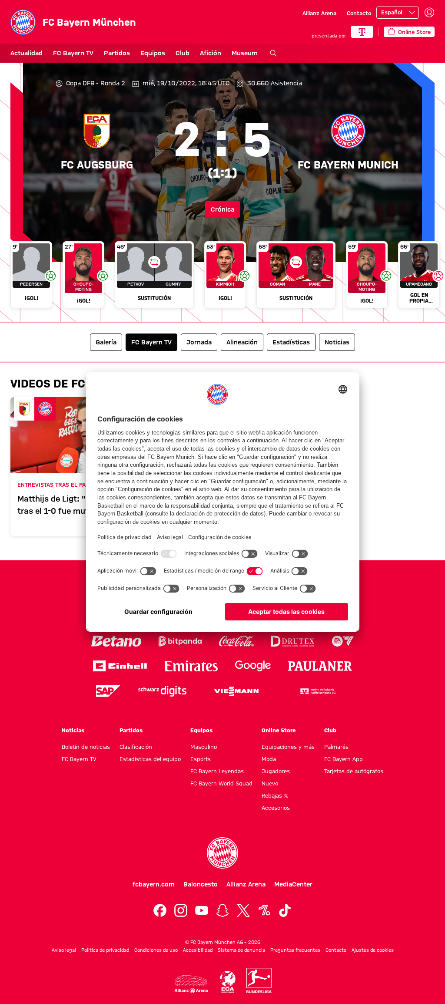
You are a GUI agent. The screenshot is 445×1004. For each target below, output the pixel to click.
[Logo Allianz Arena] (191, 984)
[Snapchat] (222, 910)
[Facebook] (160, 910)
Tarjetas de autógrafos (353, 771)
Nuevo (270, 783)
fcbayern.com (154, 884)
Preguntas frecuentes (295, 950)
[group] (222, 278)
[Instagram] (181, 910)
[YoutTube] (202, 910)
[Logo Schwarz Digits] (162, 691)
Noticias (73, 730)
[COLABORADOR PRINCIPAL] (362, 32)
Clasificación (136, 747)
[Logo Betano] (116, 641)
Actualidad (26, 53)
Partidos (117, 53)
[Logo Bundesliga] (259, 980)
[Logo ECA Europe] (227, 982)
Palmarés (336, 747)
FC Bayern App (343, 759)
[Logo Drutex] (292, 641)
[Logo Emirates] (191, 665)
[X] (243, 910)
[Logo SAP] (108, 691)
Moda (269, 759)
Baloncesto (200, 884)
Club (182, 53)
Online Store (279, 730)
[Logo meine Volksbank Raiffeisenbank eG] (317, 691)
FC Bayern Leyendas (217, 771)
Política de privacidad (105, 950)
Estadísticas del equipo (150, 759)
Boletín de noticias (86, 747)
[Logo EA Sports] (343, 641)
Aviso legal (64, 950)
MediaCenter (293, 884)
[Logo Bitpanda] (180, 641)
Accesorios (276, 808)
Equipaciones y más (288, 747)
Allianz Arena (319, 13)
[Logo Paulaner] (320, 666)
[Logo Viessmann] (236, 691)
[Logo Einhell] (120, 665)
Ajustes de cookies (373, 950)
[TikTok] (285, 910)
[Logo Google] (253, 665)
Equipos (152, 53)
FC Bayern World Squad (221, 783)
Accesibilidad (198, 950)
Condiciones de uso (156, 950)
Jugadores (276, 771)
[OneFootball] (264, 910)
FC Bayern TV (73, 53)
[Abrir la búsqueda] (273, 53)
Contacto (359, 13)
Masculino (203, 747)
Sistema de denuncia (241, 950)
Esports (200, 759)
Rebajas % (275, 795)
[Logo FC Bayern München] (222, 853)
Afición (210, 53)
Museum (245, 53)
